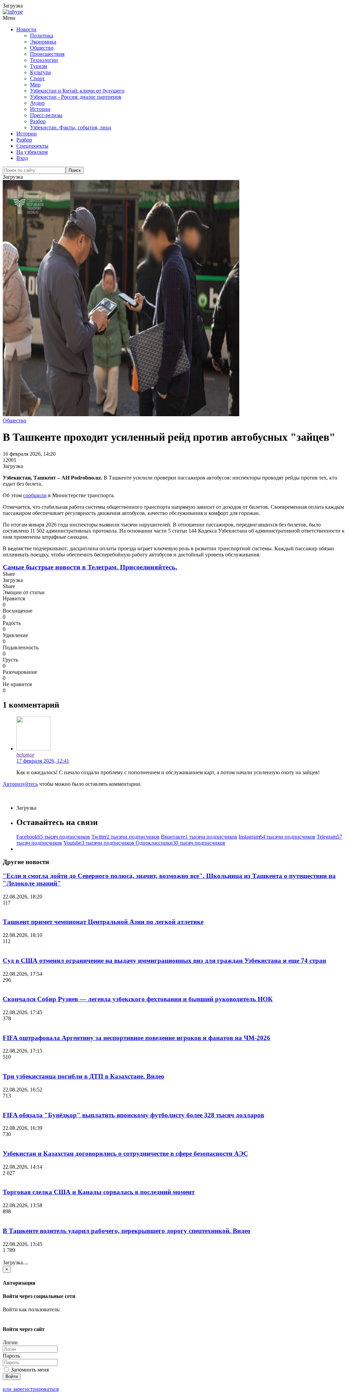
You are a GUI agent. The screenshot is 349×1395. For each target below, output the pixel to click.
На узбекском (32, 152)
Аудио (37, 103)
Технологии (44, 60)
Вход (22, 158)
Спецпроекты (32, 146)
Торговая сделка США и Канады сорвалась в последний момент (99, 1192)
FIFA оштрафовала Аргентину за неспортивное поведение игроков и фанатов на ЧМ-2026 (136, 1037)
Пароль (11, 1356)
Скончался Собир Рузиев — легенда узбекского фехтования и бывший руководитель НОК (138, 999)
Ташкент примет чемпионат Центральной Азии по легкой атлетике (103, 921)
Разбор (38, 121)
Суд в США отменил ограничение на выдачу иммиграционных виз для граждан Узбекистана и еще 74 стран (164, 960)
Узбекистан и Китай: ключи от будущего (77, 91)
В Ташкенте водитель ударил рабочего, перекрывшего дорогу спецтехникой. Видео (127, 1230)
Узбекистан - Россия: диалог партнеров (75, 97)
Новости (26, 29)
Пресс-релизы (46, 115)
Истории (40, 109)
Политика (41, 35)
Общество (42, 48)
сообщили (35, 495)
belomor (25, 755)
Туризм (38, 66)
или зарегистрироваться (31, 1389)
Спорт (37, 78)
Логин (10, 1342)
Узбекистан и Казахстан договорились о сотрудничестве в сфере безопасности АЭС (125, 1153)
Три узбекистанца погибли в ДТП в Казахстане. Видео (83, 1076)
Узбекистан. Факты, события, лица (70, 127)
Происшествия (47, 54)
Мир (35, 84)
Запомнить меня (29, 1370)
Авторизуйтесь (20, 784)
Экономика (43, 42)
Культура (40, 72)
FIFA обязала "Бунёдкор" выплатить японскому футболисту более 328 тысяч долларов (133, 1115)
